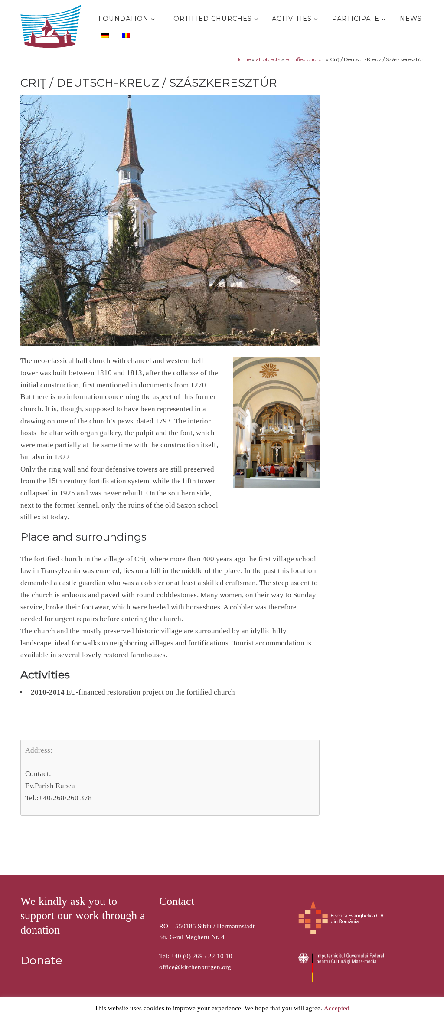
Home (243, 59)
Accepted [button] (336, 1008)
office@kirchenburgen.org (195, 966)
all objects (268, 59)
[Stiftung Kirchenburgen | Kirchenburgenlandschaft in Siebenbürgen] (52, 24)
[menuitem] (104, 35)
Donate (41, 960)
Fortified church (305, 59)
